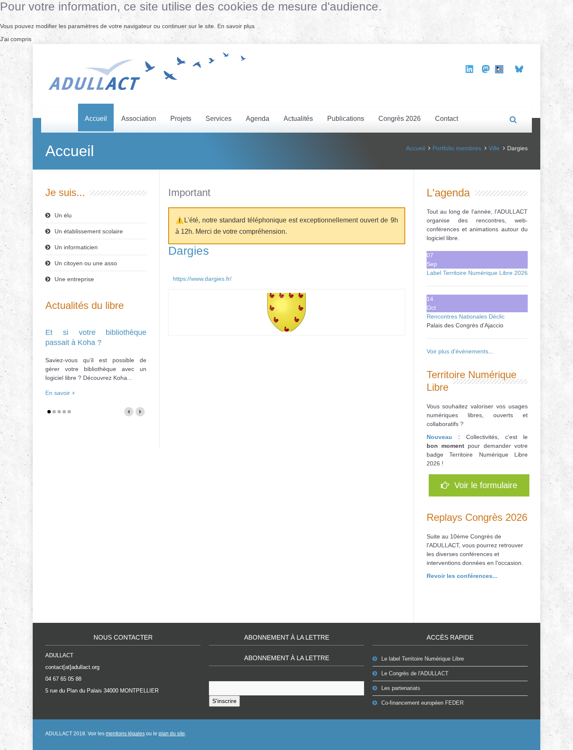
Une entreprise (74, 279)
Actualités (298, 118)
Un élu (63, 215)
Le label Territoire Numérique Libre (422, 659)
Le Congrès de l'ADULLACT (414, 673)
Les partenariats (400, 688)
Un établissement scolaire (89, 231)
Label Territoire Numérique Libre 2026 (477, 272)
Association (138, 118)
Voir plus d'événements (457, 351)
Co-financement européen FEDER (422, 703)
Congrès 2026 (399, 118)
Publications (345, 118)
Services (219, 118)
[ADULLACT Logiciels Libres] (150, 69)
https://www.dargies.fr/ (202, 278)
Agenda (257, 118)
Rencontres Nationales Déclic (466, 316)
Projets (180, 118)
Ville (494, 148)
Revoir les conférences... (462, 575)
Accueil (96, 118)
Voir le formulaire (483, 485)
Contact (446, 118)
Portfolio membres (456, 148)
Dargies (188, 250)
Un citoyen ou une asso (86, 263)
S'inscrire (224, 701)
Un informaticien (76, 247)
